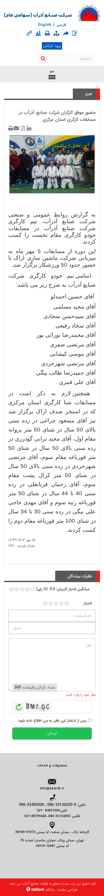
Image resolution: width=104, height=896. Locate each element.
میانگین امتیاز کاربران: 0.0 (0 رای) (62, 589)
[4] (61, 603)
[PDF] (23, 128)
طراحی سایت (68, 890)
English (44, 25)
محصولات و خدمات (52, 765)
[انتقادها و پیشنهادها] (74, 34)
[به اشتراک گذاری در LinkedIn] (28, 128)
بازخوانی (19, 705)
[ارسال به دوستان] (66, 33)
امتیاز (88, 603)
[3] (56, 603)
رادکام (50, 890)
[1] (45, 603)
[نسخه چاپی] (47, 33)
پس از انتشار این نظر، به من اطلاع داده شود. (51, 720)
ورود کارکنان (52, 46)
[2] (50, 603)
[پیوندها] (29, 34)
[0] (11, 589)
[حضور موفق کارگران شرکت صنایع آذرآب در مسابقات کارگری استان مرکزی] (52, 164)
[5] (66, 603)
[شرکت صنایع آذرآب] (52, 13)
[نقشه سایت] (56, 34)
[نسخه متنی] (11, 128)
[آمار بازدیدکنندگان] (38, 34)
